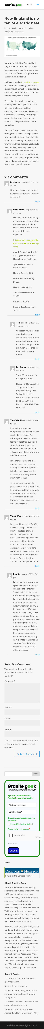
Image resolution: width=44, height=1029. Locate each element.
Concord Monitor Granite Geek (21, 824)
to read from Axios (29, 82)
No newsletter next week (15, 986)
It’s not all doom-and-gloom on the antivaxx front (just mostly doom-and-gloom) (20, 994)
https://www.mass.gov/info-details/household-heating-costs (26, 243)
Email (7, 718)
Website (8, 729)
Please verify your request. (19, 829)
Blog (31, 28)
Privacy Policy (12, 844)
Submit (13, 850)
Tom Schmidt (16, 420)
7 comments (19, 31)
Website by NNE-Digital (19, 1025)
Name (8, 707)
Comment (9, 681)
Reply (37, 201)
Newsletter (8, 31)
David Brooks (12, 28)
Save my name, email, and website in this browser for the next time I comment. (21, 744)
